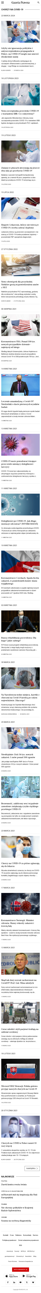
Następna (30, 1168)
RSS (20, 1245)
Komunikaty (27, 1235)
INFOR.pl (23, 1251)
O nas (12, 1235)
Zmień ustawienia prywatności (28, 1240)
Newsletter (28, 1256)
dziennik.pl (10, 1251)
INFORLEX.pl (30, 1251)
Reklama (18, 1235)
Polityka (4, 1181)
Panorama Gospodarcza (26, 1261)
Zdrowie (4, 1217)
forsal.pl (17, 1251)
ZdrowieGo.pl (20, 1256)
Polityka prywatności (9, 1240)
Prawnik (4, 1204)
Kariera (35, 1235)
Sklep (34, 1256)
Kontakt (5, 1235)
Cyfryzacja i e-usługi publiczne (12, 1191)
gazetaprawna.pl (9, 1256)
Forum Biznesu (12, 1261)
